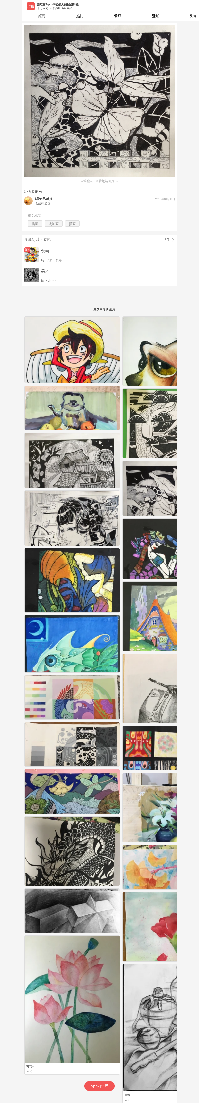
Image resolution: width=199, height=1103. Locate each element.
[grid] (100, 709)
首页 (41, 16)
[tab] (80, 16)
